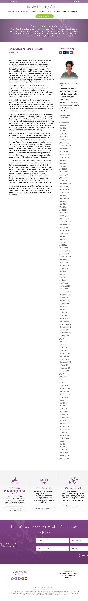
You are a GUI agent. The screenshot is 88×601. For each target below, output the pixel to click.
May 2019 (62, 344)
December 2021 (65, 257)
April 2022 (63, 245)
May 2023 (62, 207)
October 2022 (64, 227)
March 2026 (63, 137)
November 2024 (65, 184)
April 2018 (63, 383)
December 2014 (65, 438)
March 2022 (63, 248)
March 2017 (63, 412)
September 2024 (65, 189)
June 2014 (62, 444)
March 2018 (63, 385)
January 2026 (64, 143)
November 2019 (65, 327)
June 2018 (62, 377)
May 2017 (62, 406)
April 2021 (63, 280)
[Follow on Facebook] (60, 52)
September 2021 (65, 265)
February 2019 (64, 353)
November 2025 (65, 148)
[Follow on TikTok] (22, 578)
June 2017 (62, 403)
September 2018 (65, 368)
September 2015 (65, 429)
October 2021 (64, 262)
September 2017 (65, 394)
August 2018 (64, 371)
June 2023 (62, 204)
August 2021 (64, 268)
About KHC (50, 12)
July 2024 (62, 195)
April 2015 (63, 432)
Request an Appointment (45, 16)
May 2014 (62, 447)
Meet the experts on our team (73, 507)
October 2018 (64, 365)
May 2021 (62, 277)
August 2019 (64, 336)
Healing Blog (74, 12)
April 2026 (63, 134)
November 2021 (65, 260)
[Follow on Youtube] (71, 52)
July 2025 (62, 160)
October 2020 (64, 298)
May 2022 (62, 242)
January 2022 (64, 254)
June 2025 (62, 163)
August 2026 (64, 122)
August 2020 (64, 303)
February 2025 (64, 175)
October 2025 (64, 151)
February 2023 (64, 216)
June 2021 (62, 274)
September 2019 (65, 333)
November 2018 (65, 362)
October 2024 (64, 186)
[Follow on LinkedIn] (67, 52)
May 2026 (62, 131)
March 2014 (63, 453)
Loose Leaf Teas (62, 12)
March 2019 (63, 350)
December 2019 (65, 324)
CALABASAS (68, 571)
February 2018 (64, 388)
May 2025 (62, 166)
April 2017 (63, 409)
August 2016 (64, 418)
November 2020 (65, 295)
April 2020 (63, 312)
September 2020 (65, 301)
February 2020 (64, 318)
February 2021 (64, 286)
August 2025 (64, 157)
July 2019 (62, 339)
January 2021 (64, 289)
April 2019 (63, 347)
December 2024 (65, 181)
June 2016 (62, 423)
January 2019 (64, 356)
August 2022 (64, 233)
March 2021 (63, 283)
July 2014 (62, 441)
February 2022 (64, 251)
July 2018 (62, 374)
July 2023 (62, 201)
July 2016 (62, 420)
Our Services (24, 12)
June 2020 (62, 309)
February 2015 (64, 435)
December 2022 (65, 222)
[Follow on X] (64, 52)
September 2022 (65, 230)
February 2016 (64, 426)
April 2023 (63, 210)
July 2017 (62, 400)
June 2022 (62, 239)
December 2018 (65, 359)
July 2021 (62, 271)
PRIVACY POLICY (36, 589)
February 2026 (64, 140)
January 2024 (64, 198)
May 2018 (62, 380)
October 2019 (64, 330)
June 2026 (62, 128)
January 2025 (64, 178)
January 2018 (64, 391)
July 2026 (62, 125)
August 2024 (64, 192)
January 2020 (64, 321)
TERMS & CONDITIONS (49, 589)
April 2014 (63, 450)
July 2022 (62, 236)
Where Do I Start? (13, 12)
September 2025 (65, 154)
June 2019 (62, 342)
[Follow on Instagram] (15, 578)
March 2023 (63, 213)
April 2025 (63, 169)
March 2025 (63, 172)
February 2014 (64, 456)
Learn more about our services (44, 509)
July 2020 (62, 306)
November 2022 (65, 225)
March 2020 (63, 315)
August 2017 (64, 397)
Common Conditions (37, 12)
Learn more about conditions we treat (14, 509)
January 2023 (64, 219)
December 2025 (65, 145)
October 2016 (64, 415)
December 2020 (65, 292)
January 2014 (64, 459)
